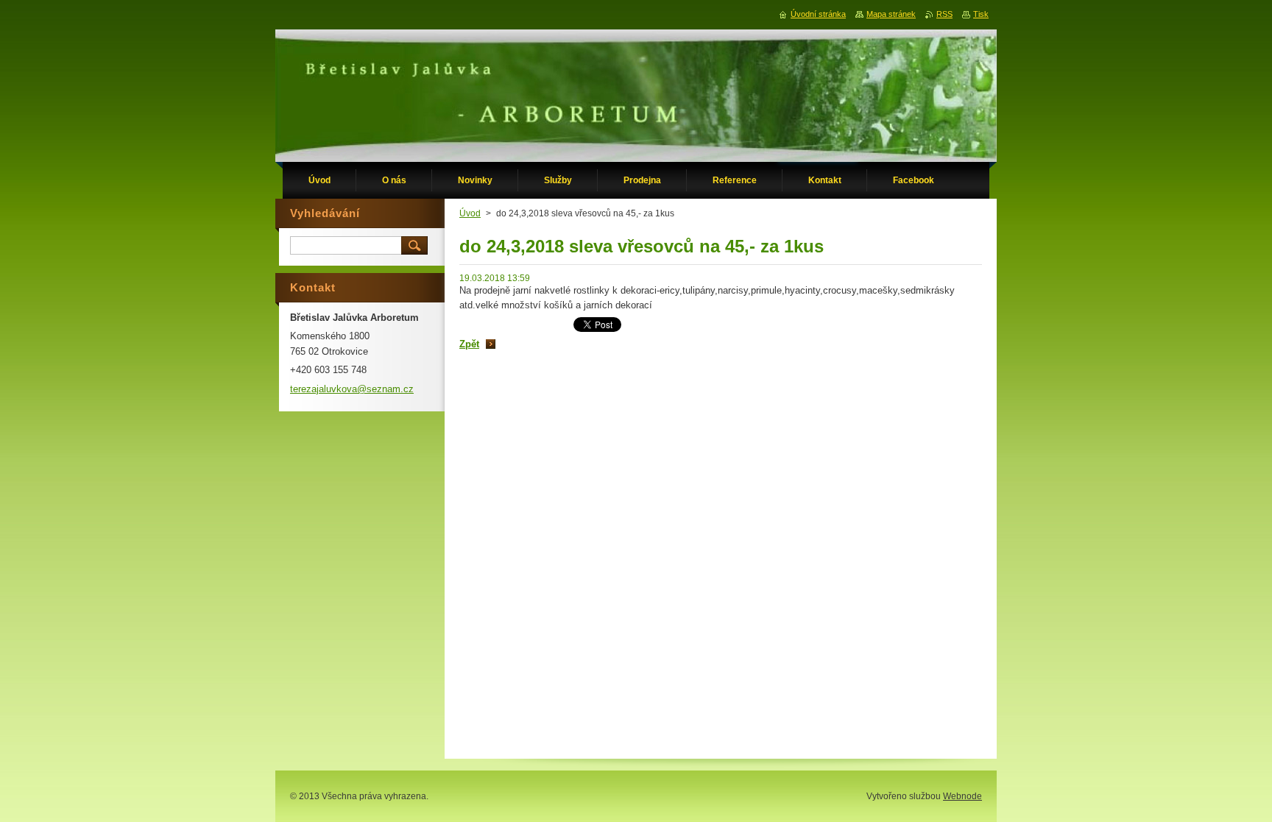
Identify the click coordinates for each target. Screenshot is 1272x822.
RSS (944, 14)
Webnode (962, 796)
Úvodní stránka (818, 14)
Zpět (469, 344)
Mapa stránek (891, 14)
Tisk (981, 14)
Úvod (470, 213)
